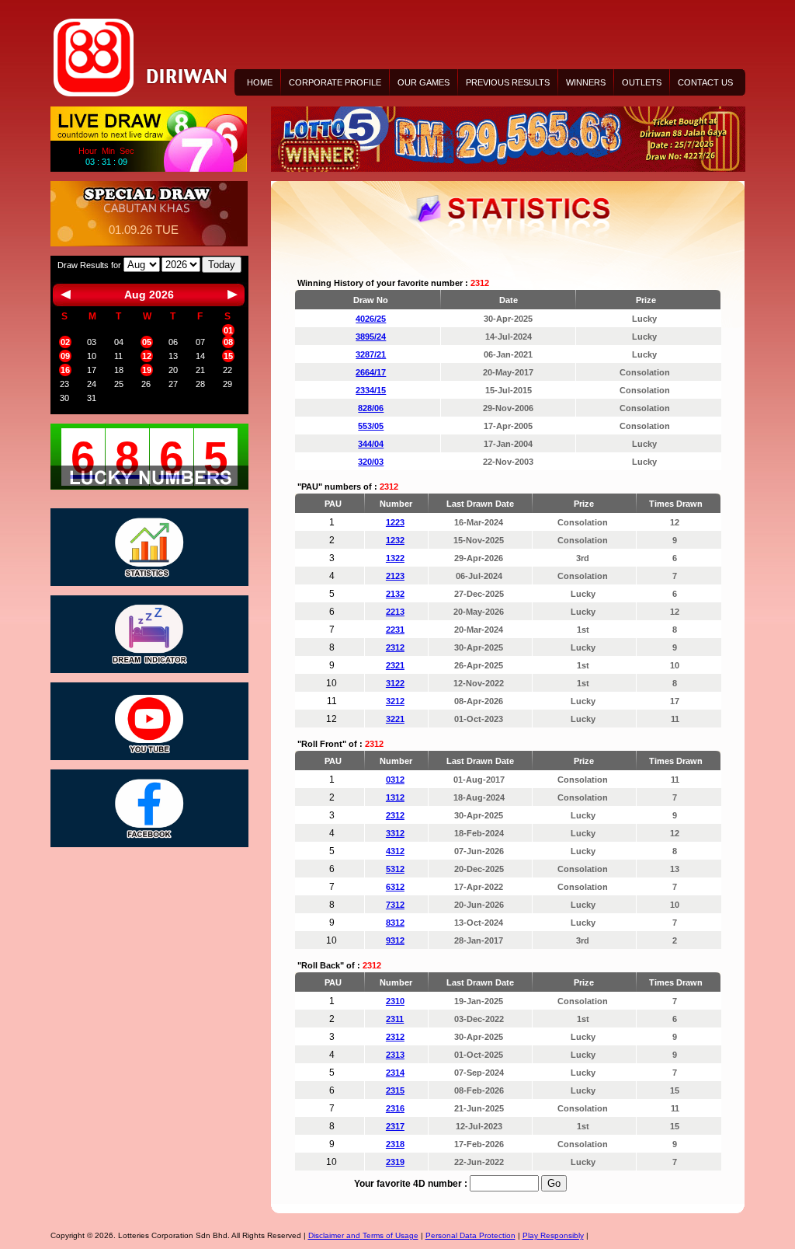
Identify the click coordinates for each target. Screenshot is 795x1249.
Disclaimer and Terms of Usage (363, 1235)
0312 (395, 779)
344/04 (371, 443)
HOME (260, 82)
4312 (395, 851)
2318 (395, 1144)
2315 (395, 1090)
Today (221, 264)
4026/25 (371, 318)
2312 (395, 647)
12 (146, 356)
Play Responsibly (553, 1235)
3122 (395, 683)
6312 (395, 886)
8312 (395, 922)
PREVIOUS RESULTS (508, 82)
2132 (395, 593)
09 (65, 356)
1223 (395, 522)
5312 (395, 869)
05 (146, 342)
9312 (395, 940)
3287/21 (371, 354)
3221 (395, 719)
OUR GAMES (424, 82)
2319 (395, 1162)
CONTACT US (705, 82)
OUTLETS (641, 82)
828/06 (371, 408)
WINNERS (586, 82)
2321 (395, 665)
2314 (395, 1072)
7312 (395, 904)
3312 (395, 833)
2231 (395, 629)
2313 (395, 1054)
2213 (395, 611)
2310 (395, 1001)
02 (65, 342)
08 (228, 342)
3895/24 (371, 336)
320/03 (371, 461)
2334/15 (371, 390)
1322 (395, 558)
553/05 (371, 426)
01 (228, 330)
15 (228, 356)
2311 (395, 1019)
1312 (395, 797)
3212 (395, 701)
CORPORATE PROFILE (335, 82)
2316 (395, 1108)
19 (146, 370)
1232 (395, 540)
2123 (395, 576)
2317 (395, 1126)
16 (65, 370)
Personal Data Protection (470, 1235)
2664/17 (371, 372)
